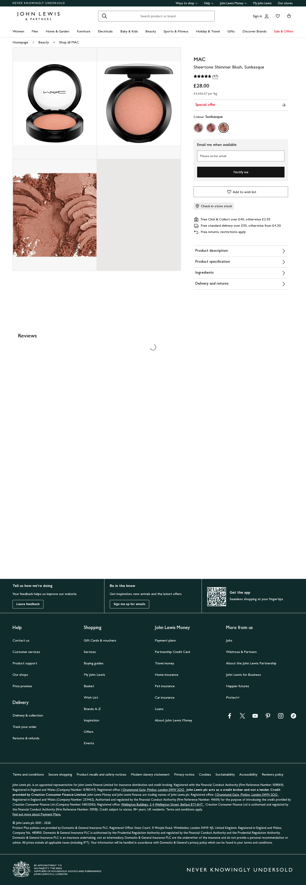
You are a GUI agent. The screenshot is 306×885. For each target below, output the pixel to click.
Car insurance (165, 697)
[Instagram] (280, 717)
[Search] (104, 16)
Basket (89, 686)
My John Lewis (262, 3)
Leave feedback (28, 604)
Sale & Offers (283, 31)
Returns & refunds (26, 738)
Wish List (91, 697)
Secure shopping (60, 774)
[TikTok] (293, 717)
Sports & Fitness (176, 31)
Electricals (105, 31)
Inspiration (91, 720)
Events (89, 743)
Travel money (164, 663)
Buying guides (93, 663)
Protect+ (233, 697)
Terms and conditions (28, 774)
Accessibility (248, 774)
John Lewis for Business (243, 674)
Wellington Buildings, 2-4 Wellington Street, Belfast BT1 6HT (162, 804)
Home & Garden (57, 31)
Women (18, 31)
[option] (198, 128)
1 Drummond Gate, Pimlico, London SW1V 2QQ (153, 790)
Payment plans (165, 640)
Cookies (205, 774)
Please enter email (213, 156)
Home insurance (166, 674)
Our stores (285, 3)
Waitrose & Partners (241, 652)
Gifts (231, 31)
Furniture (83, 31)
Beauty (150, 31)
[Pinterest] (268, 717)
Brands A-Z (92, 709)
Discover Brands (254, 31)
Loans (159, 709)
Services (90, 652)
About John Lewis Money (173, 720)
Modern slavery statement (150, 774)
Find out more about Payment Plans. (37, 814)
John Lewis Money (231, 3)
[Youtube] (255, 717)
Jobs (229, 640)
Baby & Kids (129, 31)
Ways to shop (185, 3)
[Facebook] (229, 717)
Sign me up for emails (129, 604)
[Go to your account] (266, 16)
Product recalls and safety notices (101, 774)
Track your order (25, 727)
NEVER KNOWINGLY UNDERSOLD (39, 3)
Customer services (26, 652)
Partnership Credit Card (172, 652)
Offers (88, 731)
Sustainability (225, 774)
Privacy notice (184, 774)
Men (35, 31)
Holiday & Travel (208, 31)
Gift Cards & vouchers (100, 640)
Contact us (21, 640)
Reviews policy (272, 774)
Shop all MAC (69, 42)
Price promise (22, 686)
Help (207, 3)
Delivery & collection (28, 715)
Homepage (20, 42)
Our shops (20, 674)
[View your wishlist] (276, 16)
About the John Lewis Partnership (251, 663)
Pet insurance (165, 686)
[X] (242, 717)
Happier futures (237, 686)
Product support (25, 663)
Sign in (257, 16)
